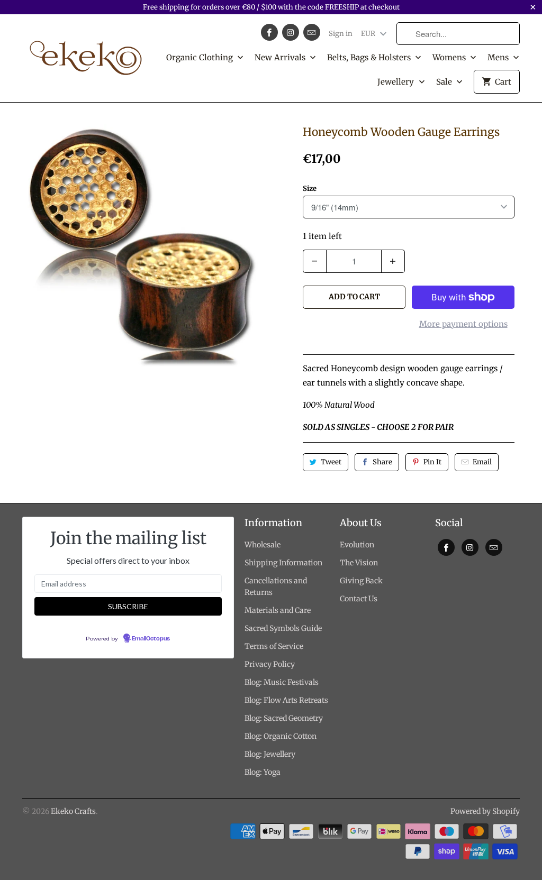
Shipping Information (283, 562)
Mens (499, 57)
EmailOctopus (151, 638)
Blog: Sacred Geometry (284, 718)
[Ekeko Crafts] (86, 53)
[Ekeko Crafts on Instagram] (290, 32)
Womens (450, 57)
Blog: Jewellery (270, 754)
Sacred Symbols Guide (283, 628)
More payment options (463, 324)
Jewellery (396, 82)
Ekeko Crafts (73, 811)
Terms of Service (274, 646)
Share (382, 461)
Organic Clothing (200, 57)
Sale (445, 82)
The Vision (359, 562)
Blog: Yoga (263, 772)
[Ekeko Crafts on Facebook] (269, 32)
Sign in (341, 33)
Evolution (357, 544)
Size (310, 188)
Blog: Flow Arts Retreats (286, 700)
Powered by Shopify (485, 811)
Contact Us (358, 598)
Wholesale (263, 544)
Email (482, 461)
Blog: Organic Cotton (281, 736)
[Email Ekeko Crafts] (311, 32)
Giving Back (361, 580)
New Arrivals (281, 57)
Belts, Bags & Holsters (370, 57)
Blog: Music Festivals (282, 682)
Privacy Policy (270, 664)
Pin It (432, 461)
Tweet (331, 461)
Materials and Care (278, 610)
